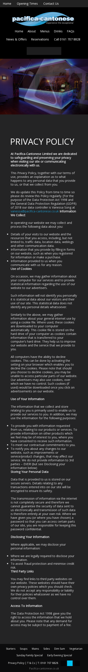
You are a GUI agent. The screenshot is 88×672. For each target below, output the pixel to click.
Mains (35, 649)
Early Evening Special (59, 655)
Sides (46, 649)
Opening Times (27, 3)
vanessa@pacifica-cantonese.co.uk (35, 211)
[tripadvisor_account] (77, 663)
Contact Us (51, 3)
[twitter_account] (70, 663)
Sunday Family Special (29, 655)
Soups (23, 649)
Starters (10, 649)
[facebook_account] (63, 663)
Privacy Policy (16, 663)
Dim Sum (59, 649)
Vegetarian (75, 649)
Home (7, 3)
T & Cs (31, 663)
